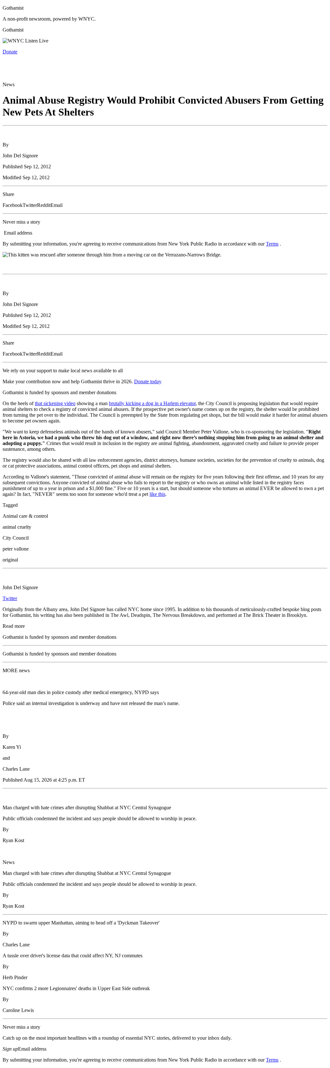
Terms (272, 243)
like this (157, 494)
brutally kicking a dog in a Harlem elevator (152, 403)
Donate (10, 51)
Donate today (147, 381)
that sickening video (55, 403)
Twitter (10, 598)
